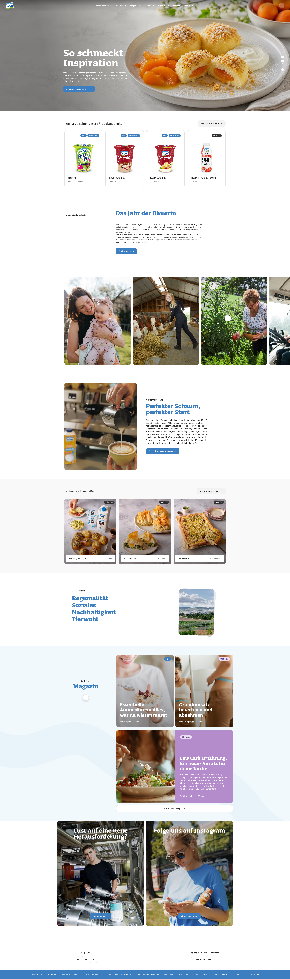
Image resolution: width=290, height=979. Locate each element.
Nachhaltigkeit (94, 612)
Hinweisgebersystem (222, 974)
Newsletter (207, 974)
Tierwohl (85, 619)
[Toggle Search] (281, 5)
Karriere (176, 5)
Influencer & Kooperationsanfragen (246, 974)
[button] (282, 57)
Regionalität (90, 598)
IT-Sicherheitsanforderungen (189, 974)
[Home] (11, 6)
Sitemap (76, 974)
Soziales (84, 605)
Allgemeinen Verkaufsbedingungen (118, 974)
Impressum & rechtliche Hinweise (58, 974)
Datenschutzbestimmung (92, 974)
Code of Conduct (169, 974)
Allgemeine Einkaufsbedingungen (146, 974)
